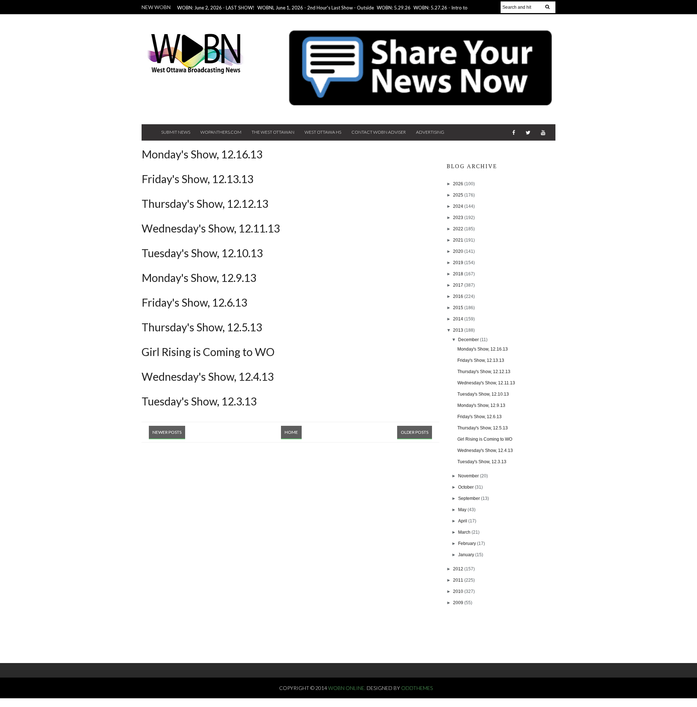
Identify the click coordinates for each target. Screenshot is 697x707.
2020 (458, 251)
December (469, 339)
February (467, 543)
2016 (458, 296)
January (466, 554)
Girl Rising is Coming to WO (208, 351)
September (469, 498)
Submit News (175, 132)
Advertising (430, 132)
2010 (458, 591)
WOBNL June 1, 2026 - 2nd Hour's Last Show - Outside (315, 8)
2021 (458, 240)
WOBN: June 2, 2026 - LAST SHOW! (215, 8)
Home (291, 432)
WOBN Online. (347, 688)
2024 (458, 206)
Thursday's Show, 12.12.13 (205, 203)
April (463, 521)
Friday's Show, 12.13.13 (197, 178)
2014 (458, 319)
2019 (458, 262)
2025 (458, 195)
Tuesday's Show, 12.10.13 (202, 252)
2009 (458, 602)
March (465, 532)
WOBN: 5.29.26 (394, 8)
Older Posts (414, 432)
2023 (458, 217)
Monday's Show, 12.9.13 (199, 277)
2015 (458, 307)
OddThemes (417, 688)
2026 (458, 183)
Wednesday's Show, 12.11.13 (211, 228)
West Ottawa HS (323, 132)
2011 (458, 580)
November (469, 475)
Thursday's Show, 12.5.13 (202, 327)
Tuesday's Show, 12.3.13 (199, 401)
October (466, 487)
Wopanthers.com (220, 132)
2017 (458, 285)
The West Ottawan (273, 132)
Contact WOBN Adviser (378, 132)
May (463, 509)
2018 (458, 273)
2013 (458, 330)
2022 (458, 228)
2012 (458, 568)
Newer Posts (167, 432)
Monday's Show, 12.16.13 (202, 154)
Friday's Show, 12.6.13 (194, 302)
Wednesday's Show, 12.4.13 (208, 376)
